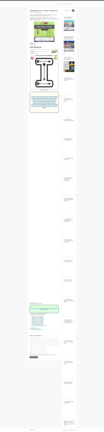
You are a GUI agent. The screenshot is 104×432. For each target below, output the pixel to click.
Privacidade (66, 430)
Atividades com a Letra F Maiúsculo (37, 321)
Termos (74, 430)
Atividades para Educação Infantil (37, 324)
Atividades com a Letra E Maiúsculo (37, 320)
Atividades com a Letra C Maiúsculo (37, 318)
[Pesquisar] (73, 11)
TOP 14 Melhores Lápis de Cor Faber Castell (37, 329)
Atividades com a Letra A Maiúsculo (37, 316)
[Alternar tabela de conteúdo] (34, 43)
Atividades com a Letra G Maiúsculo (38, 322)
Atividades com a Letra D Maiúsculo (37, 319)
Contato (63, 430)
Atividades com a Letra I (38, 303)
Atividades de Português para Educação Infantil (39, 325)
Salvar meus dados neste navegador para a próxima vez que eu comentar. (43, 354)
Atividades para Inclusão (68, 3)
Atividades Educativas (59, 3)
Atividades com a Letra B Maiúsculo (37, 317)
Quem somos (71, 430)
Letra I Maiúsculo (32, 44)
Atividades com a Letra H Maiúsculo (38, 323)
